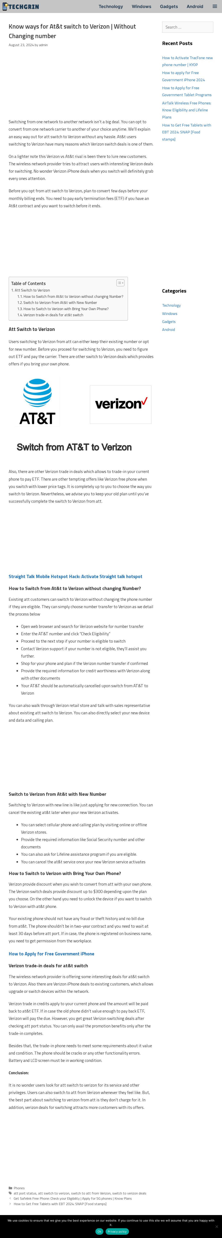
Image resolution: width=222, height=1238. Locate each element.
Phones (19, 1188)
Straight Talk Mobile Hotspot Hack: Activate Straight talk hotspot (75, 576)
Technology (111, 6)
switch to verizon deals (129, 1193)
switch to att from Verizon (91, 1193)
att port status (25, 1193)
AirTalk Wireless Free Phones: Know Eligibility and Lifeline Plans (186, 110)
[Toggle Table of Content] (118, 283)
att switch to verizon (53, 1193)
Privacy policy (117, 1231)
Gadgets (169, 6)
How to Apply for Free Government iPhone (51, 953)
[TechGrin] (22, 6)
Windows (141, 6)
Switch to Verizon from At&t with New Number (60, 302)
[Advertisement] (81, 86)
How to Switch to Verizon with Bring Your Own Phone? (66, 309)
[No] (216, 1226)
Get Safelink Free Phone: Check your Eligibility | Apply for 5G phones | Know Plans (73, 1198)
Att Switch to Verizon (33, 290)
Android (195, 6)
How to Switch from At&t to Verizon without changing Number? (73, 296)
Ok (99, 1231)
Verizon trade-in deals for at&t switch (53, 315)
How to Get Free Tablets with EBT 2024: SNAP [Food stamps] (60, 1203)
